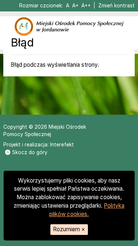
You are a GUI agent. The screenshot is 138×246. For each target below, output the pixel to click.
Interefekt (62, 145)
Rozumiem (69, 229)
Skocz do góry (29, 152)
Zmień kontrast (116, 5)
